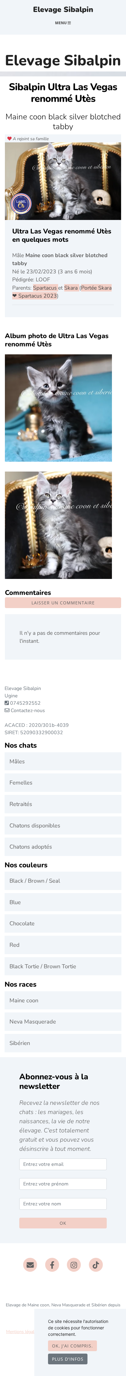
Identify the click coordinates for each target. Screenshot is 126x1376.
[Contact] (30, 1264)
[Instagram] (74, 1264)
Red (14, 945)
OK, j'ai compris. (72, 1346)
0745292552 (25, 703)
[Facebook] (52, 1264)
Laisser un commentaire (63, 603)
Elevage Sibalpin (63, 9)
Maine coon (23, 1000)
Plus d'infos (67, 1359)
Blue (15, 902)
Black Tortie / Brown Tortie (42, 966)
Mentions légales (22, 1332)
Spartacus (45, 287)
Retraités (20, 804)
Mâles (17, 761)
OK (63, 1223)
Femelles (20, 782)
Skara (71, 287)
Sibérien (19, 1043)
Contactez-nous (27, 710)
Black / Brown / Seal (34, 881)
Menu (61, 22)
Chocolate (22, 923)
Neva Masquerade (32, 1021)
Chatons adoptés (30, 846)
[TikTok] (96, 1264)
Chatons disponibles (34, 825)
